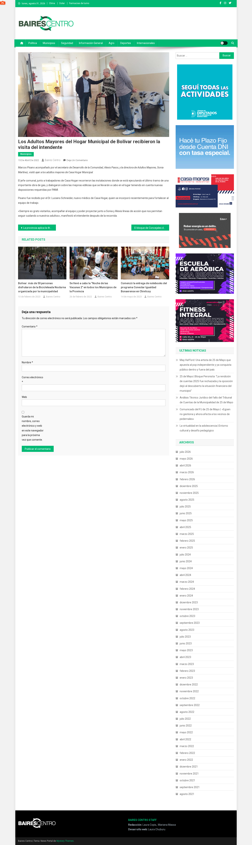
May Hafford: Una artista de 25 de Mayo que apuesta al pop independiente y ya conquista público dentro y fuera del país (205, 365)
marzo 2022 (187, 746)
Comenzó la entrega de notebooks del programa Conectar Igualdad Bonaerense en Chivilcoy (144, 287)
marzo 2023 (187, 664)
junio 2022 (186, 725)
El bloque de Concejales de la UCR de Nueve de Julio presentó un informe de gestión (151, 227)
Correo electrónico (32, 379)
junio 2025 (186, 513)
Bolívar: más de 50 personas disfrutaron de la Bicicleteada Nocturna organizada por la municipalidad (42, 287)
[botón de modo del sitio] (224, 43)
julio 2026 (185, 451)
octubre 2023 (187, 616)
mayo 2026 (186, 458)
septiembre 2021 (190, 787)
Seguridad (67, 43)
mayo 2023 (186, 650)
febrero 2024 (187, 588)
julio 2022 (185, 718)
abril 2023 (185, 657)
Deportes (125, 43)
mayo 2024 (186, 568)
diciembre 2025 (189, 486)
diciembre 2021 (189, 766)
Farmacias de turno (79, 3)
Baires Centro (53, 160)
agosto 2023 (187, 629)
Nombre (27, 362)
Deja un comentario (77, 160)
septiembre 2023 (190, 622)
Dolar (62, 3)
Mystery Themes (65, 841)
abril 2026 (185, 465)
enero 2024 (186, 595)
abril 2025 (185, 527)
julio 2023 (185, 636)
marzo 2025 (187, 533)
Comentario (29, 326)
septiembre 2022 (190, 705)
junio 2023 (186, 643)
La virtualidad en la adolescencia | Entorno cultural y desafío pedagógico (204, 428)
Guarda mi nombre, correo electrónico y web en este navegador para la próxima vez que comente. (33, 428)
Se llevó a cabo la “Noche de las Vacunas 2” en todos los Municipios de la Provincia (93, 287)
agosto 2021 (187, 794)
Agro (111, 43)
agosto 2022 (187, 711)
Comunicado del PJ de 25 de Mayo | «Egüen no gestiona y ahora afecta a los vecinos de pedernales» (205, 414)
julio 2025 (185, 506)
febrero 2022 (187, 752)
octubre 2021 (187, 780)
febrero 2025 (187, 540)
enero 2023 (186, 677)
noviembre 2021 (189, 773)
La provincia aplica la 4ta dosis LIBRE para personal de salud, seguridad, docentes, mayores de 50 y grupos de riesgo (39, 227)
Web (24, 397)
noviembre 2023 (189, 609)
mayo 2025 (186, 520)
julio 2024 (185, 554)
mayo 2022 (186, 732)
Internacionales (146, 43)
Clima (52, 3)
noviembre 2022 (189, 691)
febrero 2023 (187, 670)
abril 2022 (185, 739)
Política (32, 43)
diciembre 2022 (189, 684)
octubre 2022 (187, 698)
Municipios (49, 43)
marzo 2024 (187, 581)
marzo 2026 (187, 472)
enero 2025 (186, 547)
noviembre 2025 (189, 492)
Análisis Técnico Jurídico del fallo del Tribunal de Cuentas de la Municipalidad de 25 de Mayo (206, 400)
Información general (91, 43)
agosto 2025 (187, 499)
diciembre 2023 (189, 602)
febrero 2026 (187, 479)
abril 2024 (185, 575)
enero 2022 (186, 759)
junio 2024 (186, 561)
